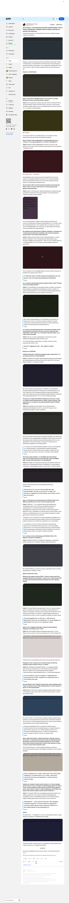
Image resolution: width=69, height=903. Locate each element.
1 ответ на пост (27, 865)
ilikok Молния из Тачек (32, 24)
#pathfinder (45, 855)
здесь (24, 852)
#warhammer (38, 855)
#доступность (52, 855)
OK (19, 900)
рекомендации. (9, 134)
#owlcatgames (31, 855)
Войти (61, 19)
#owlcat (25, 855)
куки (13, 900)
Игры (27, 25)
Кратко (52, 24)
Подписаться (59, 24)
